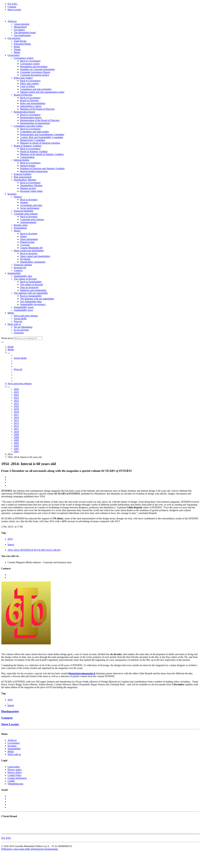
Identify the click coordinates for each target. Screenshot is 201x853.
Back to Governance (30, 60)
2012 (16, 426)
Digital (17, 49)
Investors (12, 194)
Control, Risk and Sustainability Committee (41, 137)
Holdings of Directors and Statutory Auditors (42, 168)
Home (11, 346)
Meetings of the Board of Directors (37, 109)
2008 (16, 437)
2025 (16, 392)
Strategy (18, 196)
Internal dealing (21, 160)
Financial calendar (23, 264)
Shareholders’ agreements (32, 262)
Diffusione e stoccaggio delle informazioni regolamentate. (29, 849)
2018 (16, 411)
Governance (14, 55)
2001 (16, 451)
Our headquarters (22, 35)
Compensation (27, 157)
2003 (16, 445)
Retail (17, 46)
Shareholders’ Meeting (25, 179)
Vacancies (19, 332)
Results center (21, 225)
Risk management (23, 177)
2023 (16, 397)
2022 (16, 400)
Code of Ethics (27, 86)
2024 (16, 394)
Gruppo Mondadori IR (31, 247)
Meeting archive (28, 188)
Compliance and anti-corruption (36, 89)
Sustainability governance (33, 304)
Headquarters (10, 711)
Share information (29, 239)
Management (20, 26)
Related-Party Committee (32, 140)
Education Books (22, 43)
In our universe (21, 329)
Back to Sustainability (31, 281)
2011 (16, 428)
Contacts (12, 6)
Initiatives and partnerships (33, 290)
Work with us (14, 324)
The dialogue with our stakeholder (31, 293)
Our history (19, 29)
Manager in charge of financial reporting (40, 143)
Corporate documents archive (34, 75)
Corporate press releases (26, 213)
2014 (10, 539)
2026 (16, 389)
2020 (16, 406)
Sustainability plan (23, 276)
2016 (16, 417)
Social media (20, 318)
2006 (16, 440)
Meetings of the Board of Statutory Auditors (42, 154)
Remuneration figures (24, 111)
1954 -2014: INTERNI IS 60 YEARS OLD (34, 550)
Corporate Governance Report (35, 72)
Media (17, 52)
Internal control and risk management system (42, 92)
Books (4, 822)
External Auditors (22, 174)
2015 (16, 420)
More (4, 831)
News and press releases (26, 315)
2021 (16, 403)
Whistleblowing (15, 783)
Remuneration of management (35, 123)
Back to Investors (28, 199)
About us (12, 21)
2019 (16, 409)
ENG (14, 4)
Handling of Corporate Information (37, 69)
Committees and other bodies (28, 126)
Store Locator (14, 9)
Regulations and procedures (34, 66)
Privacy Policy (15, 772)
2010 (16, 431)
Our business (14, 38)
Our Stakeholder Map (31, 301)
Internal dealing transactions (34, 171)
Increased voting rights (31, 191)
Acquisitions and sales (31, 205)
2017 (16, 414)
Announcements (28, 222)
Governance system (23, 58)
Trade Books (20, 41)
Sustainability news (23, 310)
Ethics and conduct (23, 77)
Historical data (27, 242)
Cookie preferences (17, 778)
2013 (16, 423)
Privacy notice (15, 769)
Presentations (20, 228)
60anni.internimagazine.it (81, 673)
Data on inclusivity (29, 287)
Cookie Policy (15, 775)
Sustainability (14, 273)
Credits (11, 781)
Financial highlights (23, 211)
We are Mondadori (23, 327)
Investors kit (20, 267)
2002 (16, 448)
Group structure (21, 24)
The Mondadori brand (25, 32)
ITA (9, 4)
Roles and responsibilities (32, 103)
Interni (11, 544)
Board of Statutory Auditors (27, 145)
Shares (17, 230)
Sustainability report (24, 307)
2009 (16, 434)
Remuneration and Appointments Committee (42, 134)
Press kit (18, 321)
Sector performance (29, 208)
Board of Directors (23, 94)
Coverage (25, 245)
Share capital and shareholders (29, 250)
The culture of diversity (25, 279)
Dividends (25, 259)
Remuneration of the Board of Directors (40, 120)
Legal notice (14, 766)
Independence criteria (30, 106)
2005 (16, 443)
